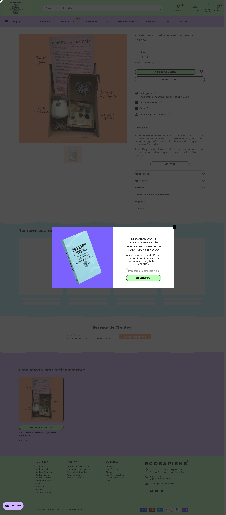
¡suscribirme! (143, 277)
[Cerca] (174, 227)
